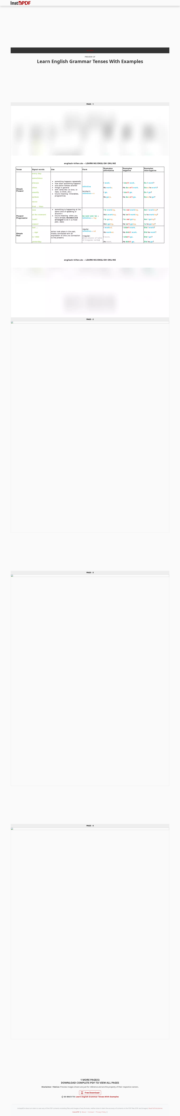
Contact (91, 1112)
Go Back (90, 50)
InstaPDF (75, 1112)
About (84, 1112)
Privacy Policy (101, 1112)
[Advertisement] (90, 26)
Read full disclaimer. (156, 1108)
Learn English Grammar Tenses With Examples (97, 1096)
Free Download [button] (90, 1092)
